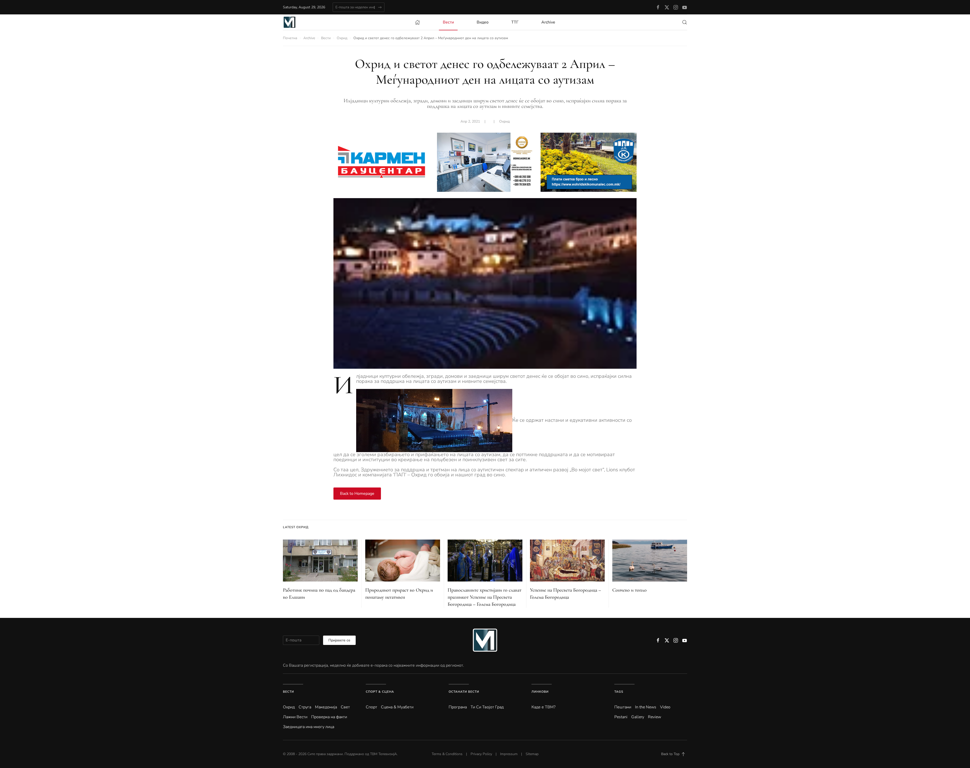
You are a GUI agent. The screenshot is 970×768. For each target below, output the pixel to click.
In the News (645, 707)
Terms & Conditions (447, 754)
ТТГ (515, 22)
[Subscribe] (379, 7)
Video (665, 707)
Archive (548, 22)
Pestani (620, 717)
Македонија (326, 707)
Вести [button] (448, 22)
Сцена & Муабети (397, 707)
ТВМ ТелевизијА (383, 754)
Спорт (371, 707)
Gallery (637, 717)
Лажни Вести (295, 717)
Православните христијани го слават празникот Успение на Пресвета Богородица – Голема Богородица (484, 597)
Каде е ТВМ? (543, 707)
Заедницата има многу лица (308, 727)
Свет (345, 707)
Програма (458, 707)
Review (654, 717)
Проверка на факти (329, 717)
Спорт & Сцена (380, 692)
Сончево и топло (629, 590)
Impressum (509, 754)
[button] (684, 22)
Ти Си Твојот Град (487, 707)
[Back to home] (289, 22)
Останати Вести (464, 692)
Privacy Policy (481, 754)
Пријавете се (339, 640)
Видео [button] (483, 22)
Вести (288, 692)
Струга (305, 707)
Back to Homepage (357, 493)
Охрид (504, 121)
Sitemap (532, 754)
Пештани (622, 707)
